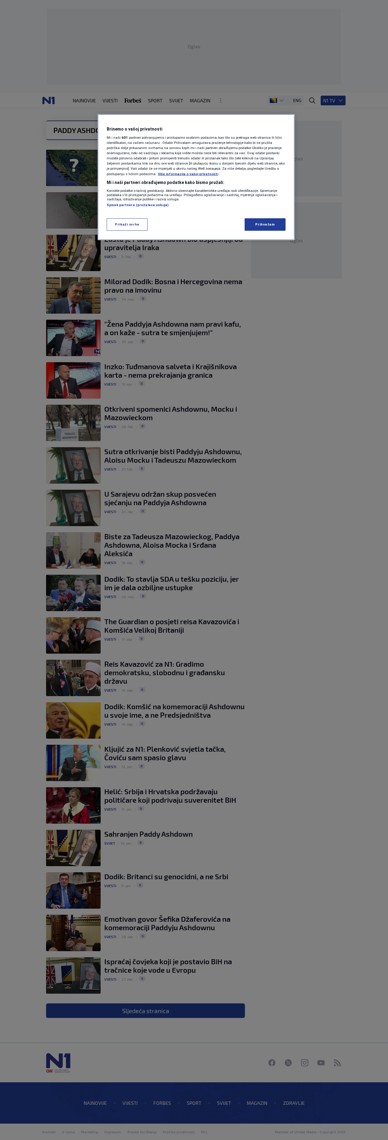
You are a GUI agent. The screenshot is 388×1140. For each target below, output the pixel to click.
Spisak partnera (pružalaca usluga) (138, 205)
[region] (196, 177)
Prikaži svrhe (127, 224)
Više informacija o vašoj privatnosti (188, 174)
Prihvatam (265, 224)
